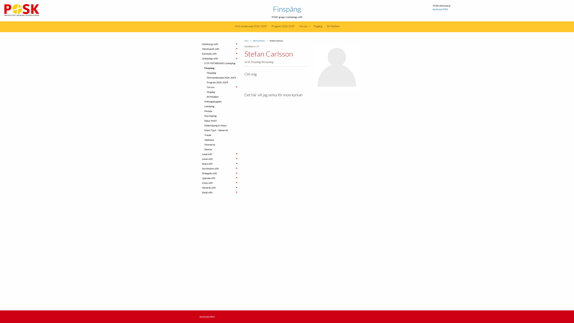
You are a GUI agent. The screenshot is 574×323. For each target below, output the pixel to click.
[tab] (220, 44)
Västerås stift (209, 187)
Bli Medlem (333, 26)
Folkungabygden (213, 101)
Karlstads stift (209, 53)
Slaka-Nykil (210, 120)
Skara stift (207, 163)
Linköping (209, 106)
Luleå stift (207, 154)
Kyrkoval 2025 (440, 9)
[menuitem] (232, 26)
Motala (208, 111)
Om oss (303, 26)
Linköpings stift (210, 58)
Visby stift (207, 182)
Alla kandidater (259, 41)
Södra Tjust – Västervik (216, 130)
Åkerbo (208, 149)
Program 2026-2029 (282, 26)
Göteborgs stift (210, 44)
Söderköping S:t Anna (215, 125)
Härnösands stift (210, 48)
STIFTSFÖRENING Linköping (219, 63)
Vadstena (209, 139)
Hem (246, 41)
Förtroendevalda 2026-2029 (251, 26)
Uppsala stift (208, 178)
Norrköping (210, 115)
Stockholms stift (210, 168)
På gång (318, 26)
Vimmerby (209, 144)
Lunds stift (207, 158)
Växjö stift (207, 192)
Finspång (287, 9)
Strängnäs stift (209, 173)
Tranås (207, 135)
